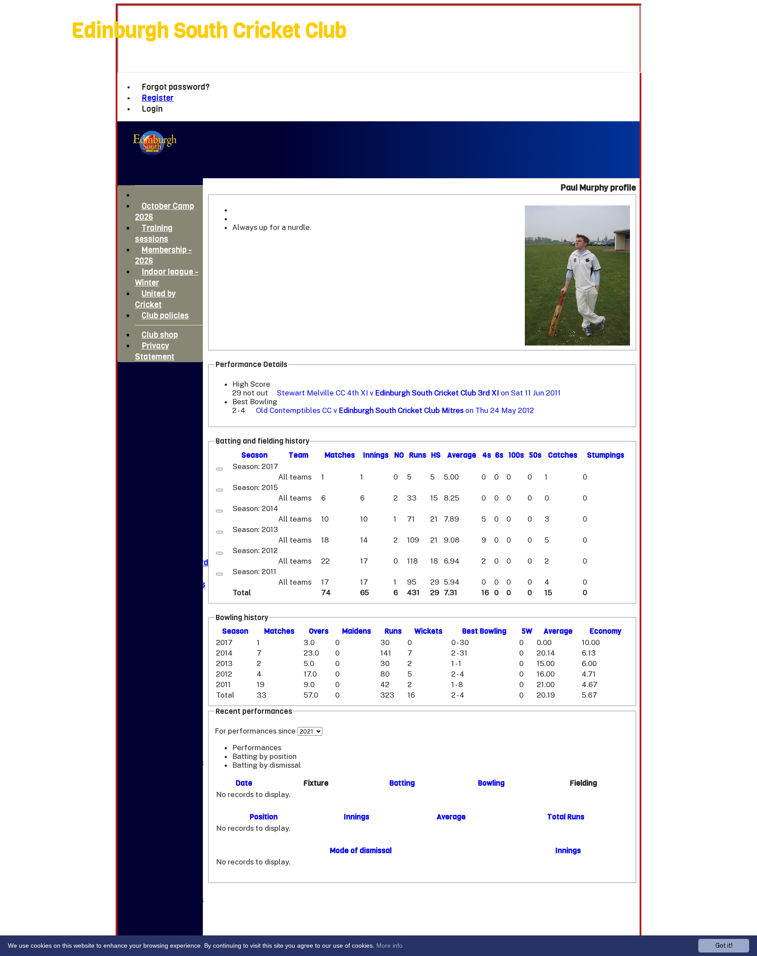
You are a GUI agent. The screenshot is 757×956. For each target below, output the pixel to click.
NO (399, 455)
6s (499, 455)
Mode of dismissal (361, 851)
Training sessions (154, 233)
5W (527, 631)
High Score (251, 384)
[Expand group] (219, 469)
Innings (356, 817)
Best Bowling (254, 401)
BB (484, 631)
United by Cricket (155, 299)
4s (486, 455)
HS (436, 455)
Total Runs (565, 817)
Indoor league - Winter (166, 277)
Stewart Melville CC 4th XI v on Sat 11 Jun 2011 (419, 392)
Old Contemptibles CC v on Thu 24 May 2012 (395, 410)
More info (389, 945)
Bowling (491, 783)
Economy (605, 631)
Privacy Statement (154, 351)
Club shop (159, 334)
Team (298, 455)
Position (264, 817)
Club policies (165, 315)
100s (516, 455)
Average (558, 631)
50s (535, 455)
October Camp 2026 (164, 211)
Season (254, 455)
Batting (402, 783)
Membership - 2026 (163, 255)
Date (244, 783)
